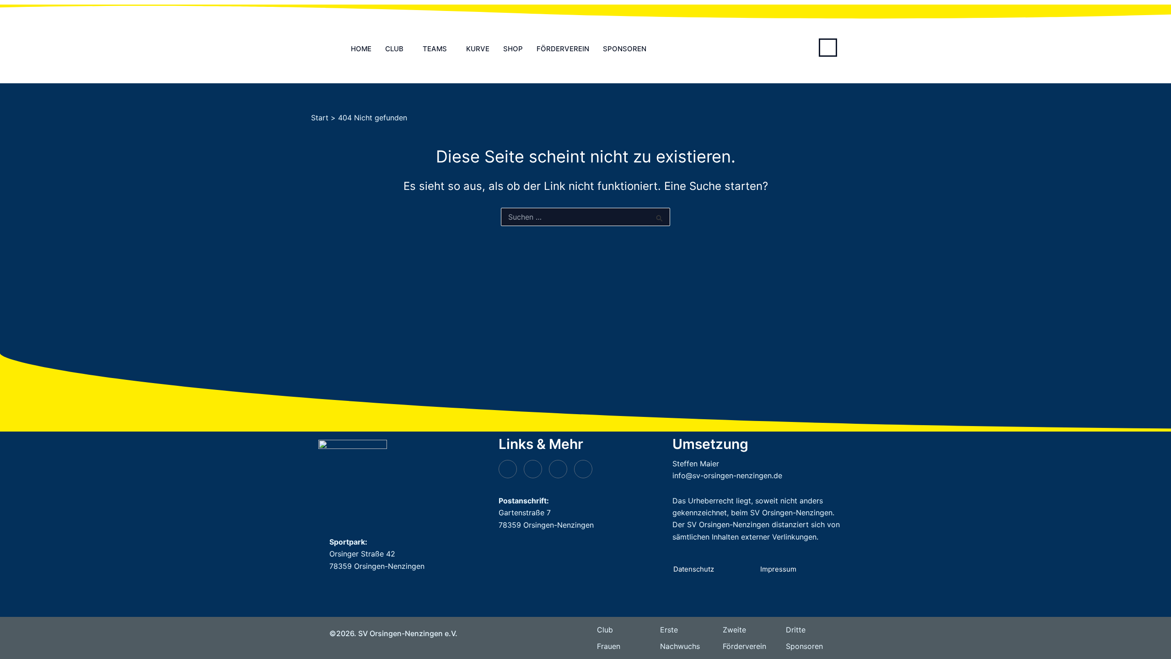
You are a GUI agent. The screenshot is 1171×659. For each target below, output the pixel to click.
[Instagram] (558, 469)
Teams (435, 48)
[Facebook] (583, 469)
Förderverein (563, 48)
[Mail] (533, 469)
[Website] (508, 469)
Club (394, 48)
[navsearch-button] (828, 47)
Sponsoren (624, 48)
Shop (513, 48)
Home (361, 48)
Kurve (477, 48)
